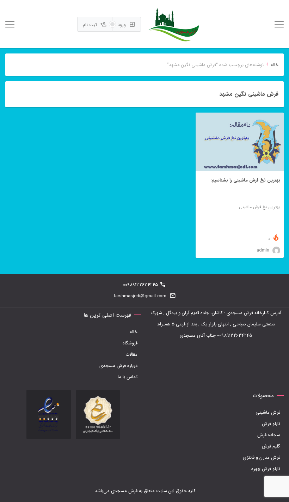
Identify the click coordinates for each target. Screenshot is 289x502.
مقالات (131, 354)
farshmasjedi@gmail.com (139, 296)
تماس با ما (127, 377)
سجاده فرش (268, 435)
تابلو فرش (271, 423)
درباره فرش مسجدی (118, 365)
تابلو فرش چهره (265, 468)
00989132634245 (140, 284)
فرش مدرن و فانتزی (261, 457)
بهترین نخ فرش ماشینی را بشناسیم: (245, 180)
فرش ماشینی (268, 412)
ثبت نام (90, 24)
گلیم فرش (271, 446)
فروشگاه (130, 343)
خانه (274, 65)
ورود (122, 24)
